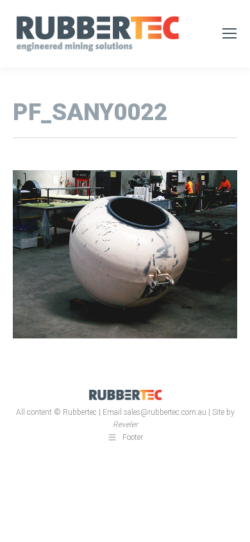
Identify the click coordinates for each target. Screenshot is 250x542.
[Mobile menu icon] (229, 33)
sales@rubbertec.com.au (165, 412)
